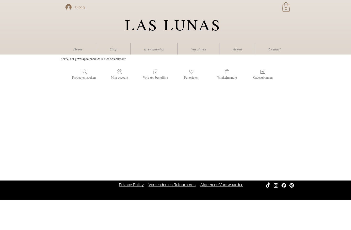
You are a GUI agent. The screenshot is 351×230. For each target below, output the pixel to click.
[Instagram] (276, 185)
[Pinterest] (292, 185)
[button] (286, 7)
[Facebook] (284, 185)
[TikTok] (268, 185)
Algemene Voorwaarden (221, 184)
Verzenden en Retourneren (172, 184)
